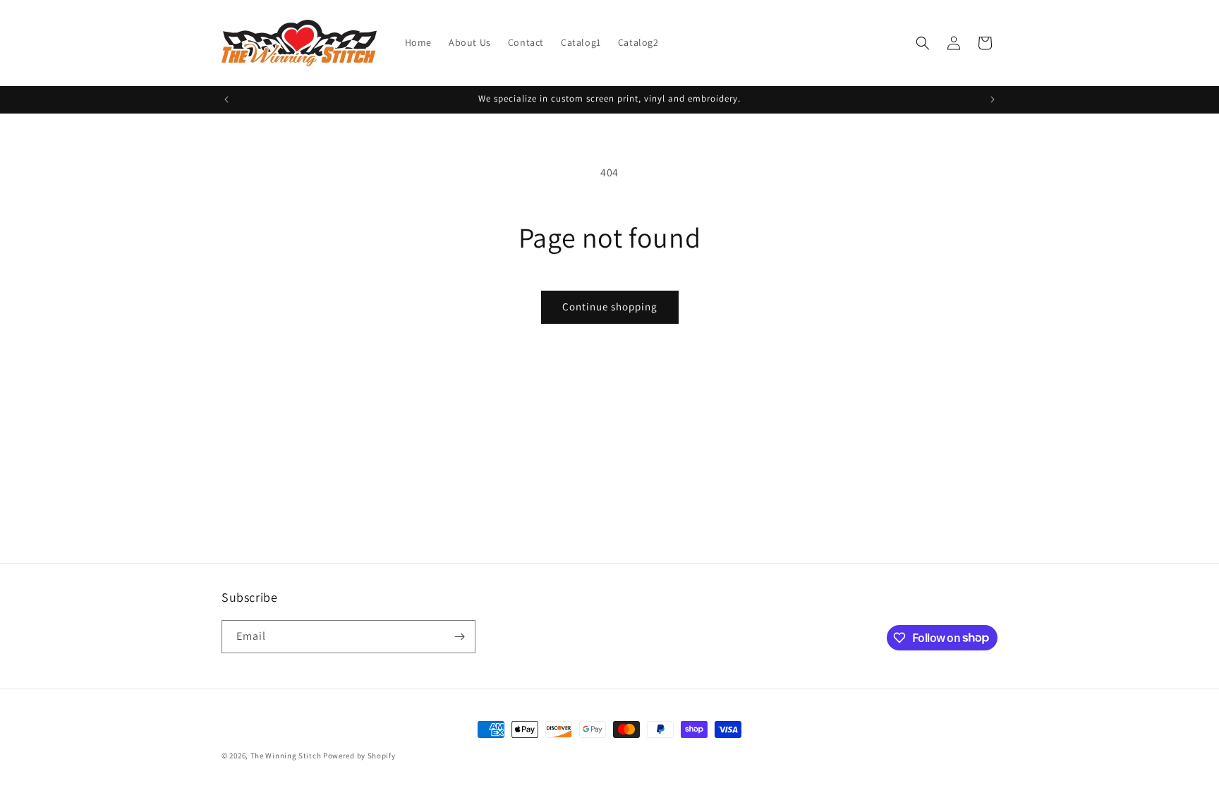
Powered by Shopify (359, 755)
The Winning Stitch (286, 755)
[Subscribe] (459, 636)
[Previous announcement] (226, 99)
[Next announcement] (992, 99)
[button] (922, 43)
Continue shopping (609, 306)
